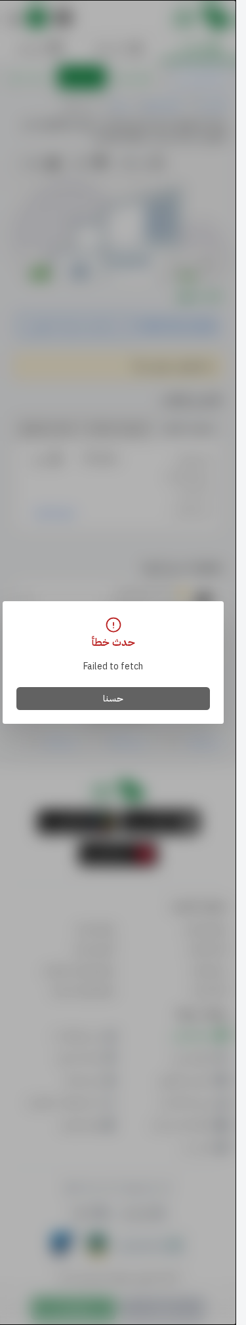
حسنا (113, 698)
